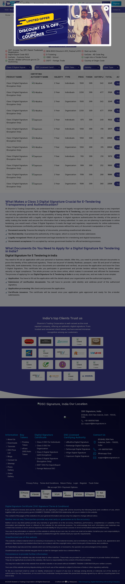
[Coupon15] (62, 24)
